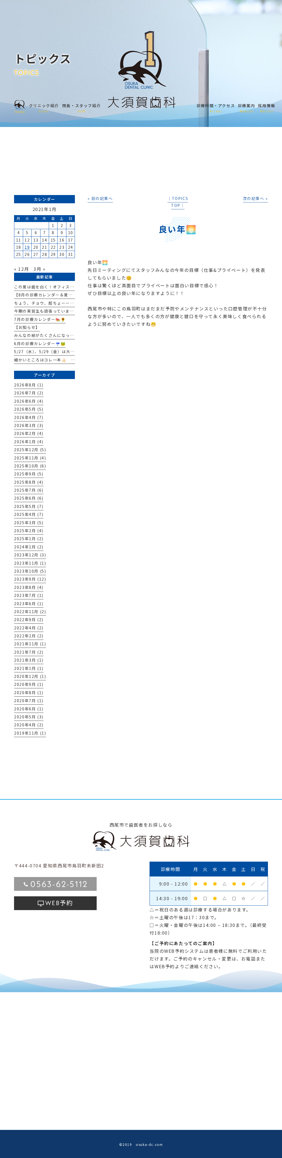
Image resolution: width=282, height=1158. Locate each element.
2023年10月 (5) (30, 571)
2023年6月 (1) (29, 603)
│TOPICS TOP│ (177, 202)
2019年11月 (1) (30, 733)
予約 (59, 902)
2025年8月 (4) (29, 482)
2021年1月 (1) (29, 668)
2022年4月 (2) (29, 628)
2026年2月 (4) (29, 433)
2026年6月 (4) (29, 401)
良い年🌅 (178, 229)
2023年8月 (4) (29, 587)
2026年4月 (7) (29, 417)
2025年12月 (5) (30, 449)
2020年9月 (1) (29, 684)
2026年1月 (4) (29, 441)
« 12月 (21, 269)
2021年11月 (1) (30, 643)
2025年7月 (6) (29, 490)
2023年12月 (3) (30, 555)
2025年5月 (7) (29, 506)
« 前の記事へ (100, 198)
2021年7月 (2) (29, 652)
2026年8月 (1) (29, 385)
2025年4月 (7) (29, 514)
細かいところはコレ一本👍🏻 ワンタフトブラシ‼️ (62, 359)
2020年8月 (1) (29, 692)
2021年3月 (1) (29, 660)
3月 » (39, 269)
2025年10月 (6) (30, 466)
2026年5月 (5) (29, 409)
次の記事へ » (255, 198)
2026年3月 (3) (29, 425)
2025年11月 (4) (30, 458)
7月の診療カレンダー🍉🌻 (40, 319)
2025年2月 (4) (29, 530)
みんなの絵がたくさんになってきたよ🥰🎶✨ (58, 335)
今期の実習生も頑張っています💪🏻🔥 (49, 311)
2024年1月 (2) (29, 547)
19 (27, 247)
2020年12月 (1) (30, 676)
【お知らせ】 (27, 327)
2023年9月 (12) (30, 579)
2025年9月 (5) (29, 474)
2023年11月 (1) (30, 563)
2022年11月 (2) (30, 611)
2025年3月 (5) (29, 522)
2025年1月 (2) (29, 538)
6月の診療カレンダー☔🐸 (40, 343)
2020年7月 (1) (29, 700)
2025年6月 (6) (29, 498)
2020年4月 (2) (29, 724)
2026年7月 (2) (29, 393)
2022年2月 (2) (29, 635)
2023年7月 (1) (29, 595)
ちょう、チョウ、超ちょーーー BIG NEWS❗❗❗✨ (69, 303)
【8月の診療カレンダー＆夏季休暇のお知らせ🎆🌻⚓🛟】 (71, 294)
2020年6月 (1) (29, 708)
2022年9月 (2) (29, 619)
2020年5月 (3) (29, 716)
